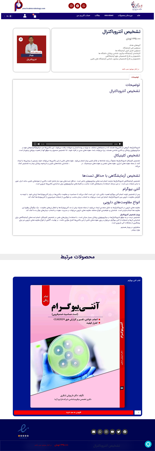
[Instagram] (71, 6)
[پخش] (120, 144)
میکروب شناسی (75, 163)
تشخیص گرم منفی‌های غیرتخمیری (117, 230)
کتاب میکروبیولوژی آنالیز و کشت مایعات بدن (123, 170)
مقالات (97, 15)
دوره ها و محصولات (125, 15)
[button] (21, 39)
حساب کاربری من (83, 15)
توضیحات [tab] (135, 77)
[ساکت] (39, 144)
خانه (138, 15)
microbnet (109, 15)
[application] (77, 120)
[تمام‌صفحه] (35, 144)
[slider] (79, 144)
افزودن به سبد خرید (73, 412)
